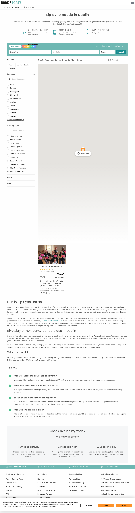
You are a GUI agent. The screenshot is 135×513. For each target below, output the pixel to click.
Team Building (43, 498)
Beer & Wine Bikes (17, 150)
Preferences (88, 505)
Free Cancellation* (17, 467)
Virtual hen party (108, 490)
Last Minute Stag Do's (47, 490)
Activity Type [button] (13, 126)
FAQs (8, 494)
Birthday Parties (44, 494)
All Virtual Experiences (111, 479)
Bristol (12, 106)
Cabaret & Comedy (17, 164)
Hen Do (40, 479)
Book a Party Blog (14, 487)
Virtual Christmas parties (112, 494)
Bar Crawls (14, 143)
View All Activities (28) (15, 171)
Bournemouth (15, 99)
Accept (124, 505)
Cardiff (13, 113)
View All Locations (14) (15, 120)
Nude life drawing (77, 490)
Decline (106, 505)
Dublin (17, 7)
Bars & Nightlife (16, 147)
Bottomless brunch (77, 487)
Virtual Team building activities (115, 483)
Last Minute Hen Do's (47, 483)
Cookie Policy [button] (7, 506)
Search (120, 52)
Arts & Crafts (15, 140)
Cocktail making (76, 483)
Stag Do (41, 487)
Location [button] (11, 74)
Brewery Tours (15, 157)
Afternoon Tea (16, 136)
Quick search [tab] (15, 46)
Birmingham (14, 92)
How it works (12, 483)
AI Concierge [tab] (30, 46)
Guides (9, 490)
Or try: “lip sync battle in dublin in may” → (111, 46)
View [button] (9, 183)
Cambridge (14, 109)
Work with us (12, 498)
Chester (13, 116)
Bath (12, 84)
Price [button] (9, 177)
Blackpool (14, 95)
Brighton (13, 102)
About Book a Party (15, 479)
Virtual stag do (108, 487)
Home (9, 7)
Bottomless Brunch (17, 154)
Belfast (13, 88)
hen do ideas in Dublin (53, 321)
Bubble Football (16, 161)
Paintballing (74, 479)
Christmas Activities (18, 168)
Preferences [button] (52, 506)
